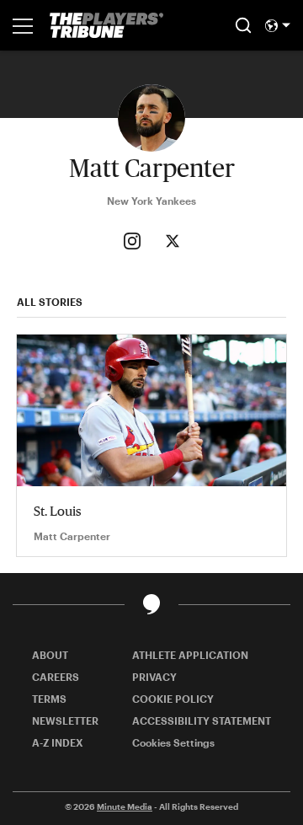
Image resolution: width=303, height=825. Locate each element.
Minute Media (124, 806)
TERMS (49, 698)
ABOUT (50, 655)
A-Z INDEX (57, 742)
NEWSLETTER (65, 720)
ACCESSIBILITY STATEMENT (201, 720)
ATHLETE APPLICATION (190, 655)
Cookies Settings (173, 742)
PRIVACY (154, 677)
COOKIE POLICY (173, 698)
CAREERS (55, 677)
